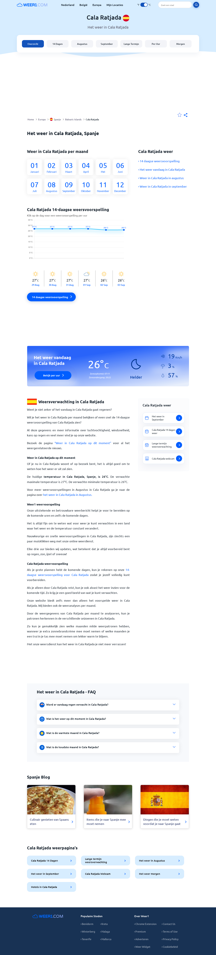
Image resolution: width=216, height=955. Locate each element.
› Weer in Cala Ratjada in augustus (161, 178)
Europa (96, 5)
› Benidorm (87, 923)
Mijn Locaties (114, 5)
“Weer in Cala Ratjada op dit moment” (83, 443)
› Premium (140, 931)
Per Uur (156, 43)
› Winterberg (88, 931)
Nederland (67, 5)
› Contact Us (168, 923)
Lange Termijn (131, 43)
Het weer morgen (149, 873)
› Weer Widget (142, 946)
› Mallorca (105, 939)
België (83, 5)
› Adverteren (141, 939)
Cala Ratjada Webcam (98, 873)
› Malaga (105, 931)
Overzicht (33, 43)
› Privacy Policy (170, 939)
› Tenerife (86, 939)
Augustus (82, 43)
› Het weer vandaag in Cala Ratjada (161, 169)
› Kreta (104, 923)
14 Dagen (57, 43)
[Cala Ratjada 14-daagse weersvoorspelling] (78, 241)
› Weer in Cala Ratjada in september (162, 186)
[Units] (144, 5)
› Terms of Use (170, 931)
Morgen (180, 43)
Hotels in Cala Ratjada (44, 887)
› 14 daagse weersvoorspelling (159, 161)
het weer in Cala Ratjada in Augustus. (67, 494)
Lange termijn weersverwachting (96, 860)
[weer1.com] (32, 5)
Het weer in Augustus (152, 860)
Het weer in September (45, 873)
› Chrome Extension (145, 923)
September (107, 43)
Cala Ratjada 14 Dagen (44, 860)
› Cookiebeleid (170, 946)
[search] (196, 5)
